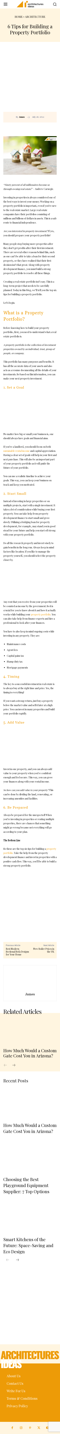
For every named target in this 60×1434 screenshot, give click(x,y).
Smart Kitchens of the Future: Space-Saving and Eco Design (28, 1245)
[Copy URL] (23, 127)
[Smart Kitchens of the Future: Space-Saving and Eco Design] (30, 1217)
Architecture (35, 16)
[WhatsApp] (47, 127)
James (22, 117)
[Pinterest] (39, 127)
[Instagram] (21, 1428)
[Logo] (30, 4)
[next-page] (15, 1065)
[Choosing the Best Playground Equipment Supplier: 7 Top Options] (30, 1157)
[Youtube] (47, 1428)
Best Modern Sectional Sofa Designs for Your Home (17, 951)
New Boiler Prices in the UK (43, 950)
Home (19, 16)
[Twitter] (38, 1428)
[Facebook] (31, 127)
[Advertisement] (30, 80)
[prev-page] (7, 1065)
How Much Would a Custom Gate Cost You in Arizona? (29, 1053)
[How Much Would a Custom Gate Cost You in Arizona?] (30, 1031)
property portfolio (41, 614)
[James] (30, 979)
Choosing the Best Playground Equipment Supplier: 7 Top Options (26, 1185)
